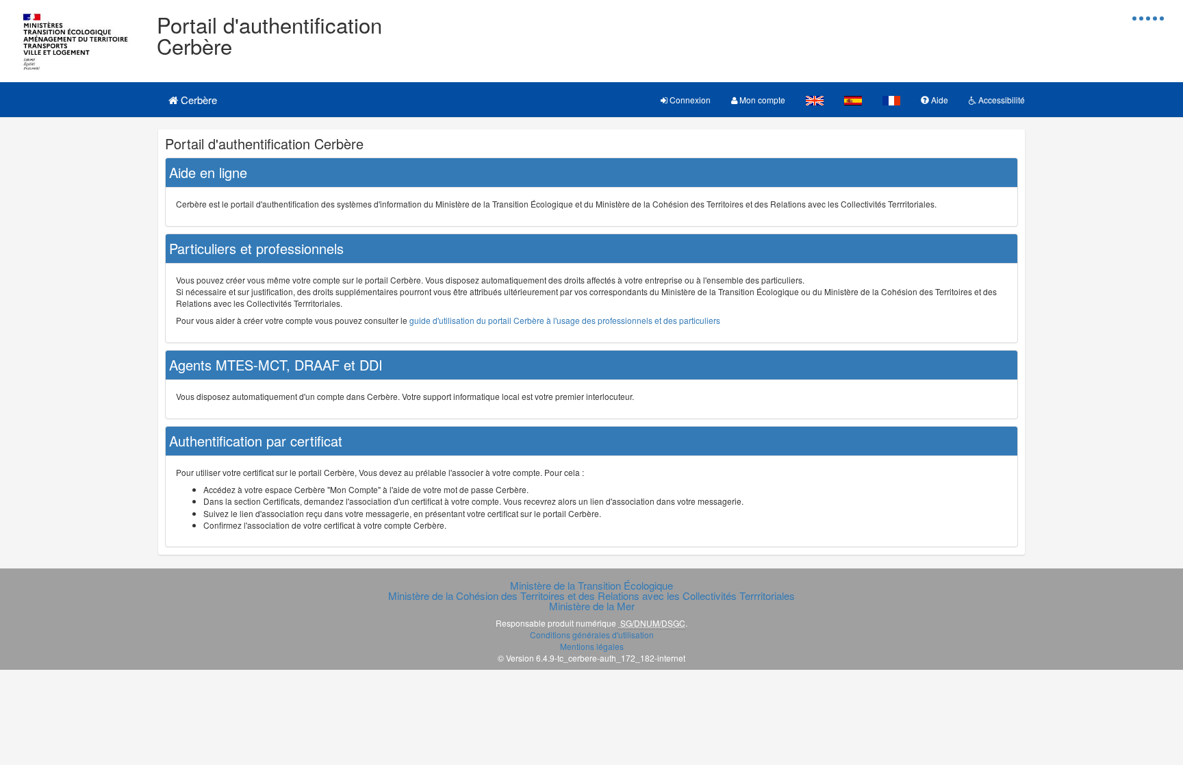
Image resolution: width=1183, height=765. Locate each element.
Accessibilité (1000, 99)
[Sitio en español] (853, 99)
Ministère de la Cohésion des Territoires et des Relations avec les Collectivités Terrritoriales (591, 595)
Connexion (689, 99)
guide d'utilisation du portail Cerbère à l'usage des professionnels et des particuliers (564, 320)
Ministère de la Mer (592, 606)
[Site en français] (891, 99)
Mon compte (761, 99)
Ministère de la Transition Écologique (591, 585)
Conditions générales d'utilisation (592, 634)
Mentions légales (592, 646)
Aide (938, 99)
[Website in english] (815, 99)
